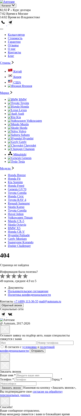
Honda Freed (16, 185)
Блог (11, 56)
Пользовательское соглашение (28, 291)
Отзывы (13, 45)
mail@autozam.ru (50, 301)
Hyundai (28, 138)
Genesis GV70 (17, 189)
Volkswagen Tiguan (20, 217)
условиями (29, 347)
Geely (23, 142)
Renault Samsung (19, 203)
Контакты (14, 52)
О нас (12, 48)
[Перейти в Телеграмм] (3, 316)
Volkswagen (34, 120)
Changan (29, 149)
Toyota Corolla (17, 192)
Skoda (23, 127)
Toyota (24, 103)
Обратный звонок (12, 305)
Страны (5, 62)
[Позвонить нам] (3, 24)
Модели (5, 168)
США (17, 82)
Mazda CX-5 (16, 221)
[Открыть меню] (1, 29)
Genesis (26, 158)
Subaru (25, 135)
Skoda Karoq (16, 207)
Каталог (7, 5)
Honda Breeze (17, 175)
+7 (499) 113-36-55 (26, 301)
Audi (21, 113)
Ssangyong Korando (20, 242)
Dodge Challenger (19, 245)
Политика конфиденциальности (29, 294)
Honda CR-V (16, 231)
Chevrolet (30, 145)
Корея (17, 77)
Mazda (24, 124)
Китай (17, 71)
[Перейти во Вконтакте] (10, 316)
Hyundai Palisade (19, 235)
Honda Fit (14, 178)
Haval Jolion (16, 214)
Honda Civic (16, 196)
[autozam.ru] (7, 1)
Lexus (23, 110)
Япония (27, 86)
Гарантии (14, 41)
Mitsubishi (19, 154)
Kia (18, 117)
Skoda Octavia (17, 224)
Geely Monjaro (17, 238)
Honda (24, 106)
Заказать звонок (11, 387)
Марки (5, 92)
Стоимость (15, 38)
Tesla (21, 161)
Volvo (22, 131)
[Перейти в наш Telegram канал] (10, 24)
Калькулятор (16, 34)
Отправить (37, 350)
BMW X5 (14, 228)
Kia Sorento (15, 182)
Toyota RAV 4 (17, 200)
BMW (23, 99)
